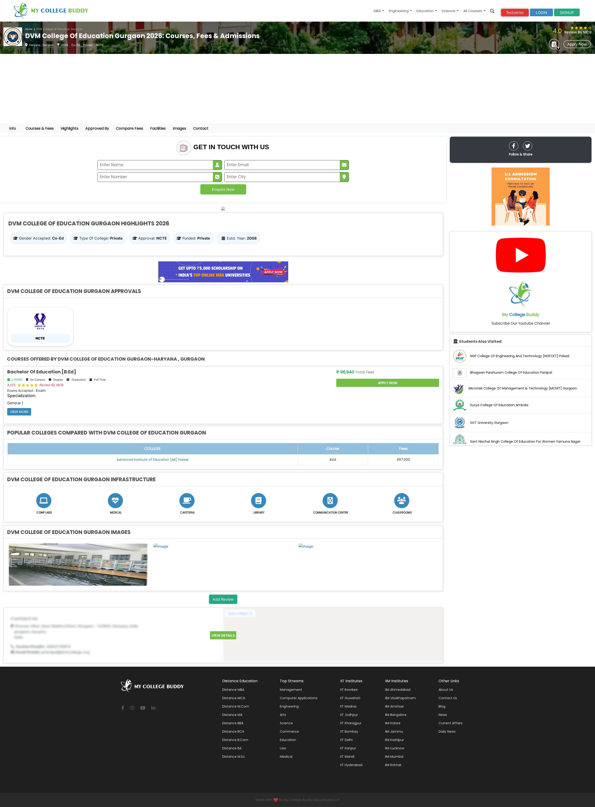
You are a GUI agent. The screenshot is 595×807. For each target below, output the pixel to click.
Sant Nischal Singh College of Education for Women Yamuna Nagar (525, 441)
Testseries (515, 12)
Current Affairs (451, 723)
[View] (161, 545)
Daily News (447, 731)
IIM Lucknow (394, 748)
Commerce (289, 731)
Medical (286, 756)
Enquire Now (223, 189)
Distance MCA (233, 698)
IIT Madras (348, 706)
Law (283, 748)
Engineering (399, 10)
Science (448, 10)
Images (179, 128)
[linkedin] (153, 708)
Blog (442, 706)
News (443, 714)
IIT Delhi (346, 740)
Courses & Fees (40, 128)
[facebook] (513, 146)
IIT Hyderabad (351, 765)
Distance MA (232, 714)
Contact (200, 128)
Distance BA (231, 748)
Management (291, 689)
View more (19, 411)
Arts (283, 714)
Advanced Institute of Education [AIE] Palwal (152, 459)
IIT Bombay (349, 731)
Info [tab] (12, 128)
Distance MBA (233, 689)
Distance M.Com (235, 706)
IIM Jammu (394, 731)
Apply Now (577, 44)
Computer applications (298, 698)
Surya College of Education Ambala (499, 405)
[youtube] (142, 708)
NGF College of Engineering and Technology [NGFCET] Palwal (519, 356)
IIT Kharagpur (350, 723)
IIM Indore (392, 723)
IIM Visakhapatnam (400, 698)
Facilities (158, 128)
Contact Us (448, 698)
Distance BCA (233, 731)
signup (567, 12)
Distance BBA (232, 723)
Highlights (69, 128)
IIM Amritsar (394, 706)
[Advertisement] (297, 88)
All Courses (472, 10)
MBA (377, 10)
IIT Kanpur (348, 748)
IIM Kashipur (394, 740)
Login (541, 12)
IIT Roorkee (349, 689)
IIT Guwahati (350, 698)
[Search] (492, 10)
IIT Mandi (347, 756)
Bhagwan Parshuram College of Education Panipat (511, 372)
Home (28, 29)
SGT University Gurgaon (489, 422)
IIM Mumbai (394, 756)
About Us (446, 689)
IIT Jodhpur (349, 714)
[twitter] (527, 146)
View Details (223, 635)
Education (425, 10)
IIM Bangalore (396, 714)
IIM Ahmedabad (397, 689)
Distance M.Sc (233, 756)
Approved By (97, 128)
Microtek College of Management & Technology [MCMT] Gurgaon (523, 388)
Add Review (223, 599)
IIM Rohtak (393, 765)
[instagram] (132, 708)
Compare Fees (129, 128)
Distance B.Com (235, 740)
